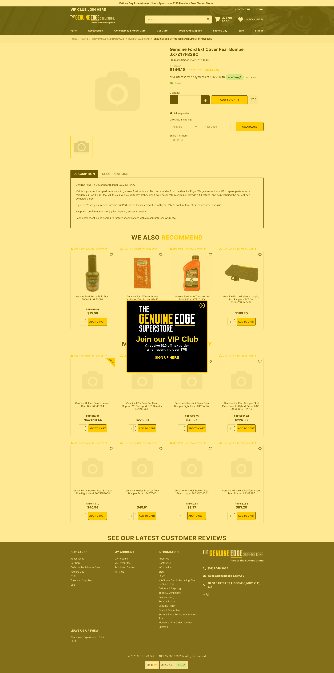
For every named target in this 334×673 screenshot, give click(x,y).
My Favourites (122, 562)
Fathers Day (77, 571)
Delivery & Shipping (170, 588)
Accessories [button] (95, 30)
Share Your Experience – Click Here (87, 639)
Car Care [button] (162, 30)
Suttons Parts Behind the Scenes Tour (177, 616)
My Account (121, 558)
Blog (161, 571)
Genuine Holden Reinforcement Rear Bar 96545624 (92, 405)
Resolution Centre (124, 567)
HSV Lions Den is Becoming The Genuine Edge (177, 582)
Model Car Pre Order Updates (176, 622)
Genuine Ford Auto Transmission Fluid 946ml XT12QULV (192, 298)
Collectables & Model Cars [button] (130, 30)
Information (165, 567)
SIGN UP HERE (167, 357)
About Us (164, 558)
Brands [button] (259, 30)
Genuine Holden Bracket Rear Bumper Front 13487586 (142, 492)
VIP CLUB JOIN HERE (88, 9)
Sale (241, 30)
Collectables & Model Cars (85, 567)
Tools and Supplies (81, 580)
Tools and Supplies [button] (190, 30)
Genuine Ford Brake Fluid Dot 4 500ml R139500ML (92, 298)
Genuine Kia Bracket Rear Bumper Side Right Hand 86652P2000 (92, 492)
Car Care (75, 562)
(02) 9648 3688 (218, 568)
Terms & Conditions (170, 592)
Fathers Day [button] (220, 30)
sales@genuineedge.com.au (226, 575)
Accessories (77, 558)
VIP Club (119, 571)
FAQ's (162, 575)
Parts (73, 575)
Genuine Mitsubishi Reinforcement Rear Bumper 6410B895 (241, 492)
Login (260, 9)
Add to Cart (229, 99)
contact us (242, 9)
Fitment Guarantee (169, 610)
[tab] (84, 174)
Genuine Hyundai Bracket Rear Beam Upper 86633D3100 (191, 492)
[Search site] (208, 19)
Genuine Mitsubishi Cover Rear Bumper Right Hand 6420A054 (191, 405)
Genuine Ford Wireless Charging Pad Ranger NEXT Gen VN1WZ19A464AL (241, 299)
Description (84, 174)
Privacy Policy (167, 597)
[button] (253, 99)
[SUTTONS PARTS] (92, 19)
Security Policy (167, 605)
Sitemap (163, 626)
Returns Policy (167, 601)
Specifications (115, 174)
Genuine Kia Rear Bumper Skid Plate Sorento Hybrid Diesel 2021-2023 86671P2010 (241, 406)
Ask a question (181, 113)
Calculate (249, 126)
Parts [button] (73, 30)
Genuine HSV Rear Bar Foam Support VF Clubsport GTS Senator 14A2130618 (142, 406)
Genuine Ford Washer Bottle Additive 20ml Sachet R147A (142, 298)
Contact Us (165, 562)
